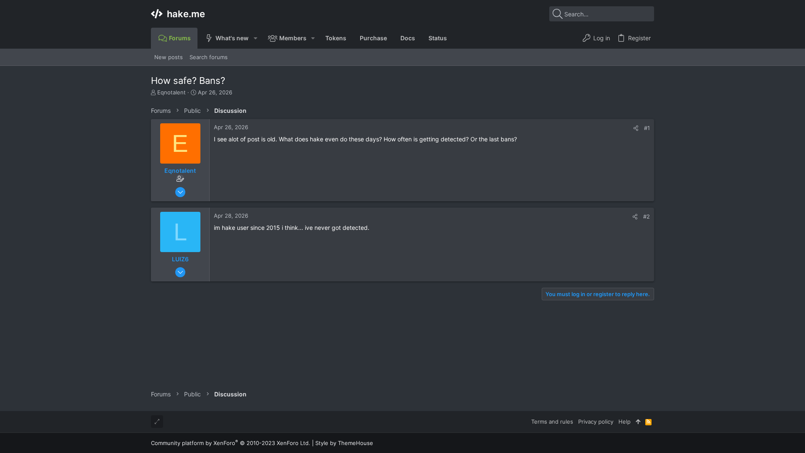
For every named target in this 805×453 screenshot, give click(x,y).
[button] (255, 38)
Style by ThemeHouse (344, 443)
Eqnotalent (171, 92)
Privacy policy (595, 421)
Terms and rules (552, 421)
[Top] (638, 421)
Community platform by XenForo (230, 443)
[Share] (636, 128)
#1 (647, 128)
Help (624, 421)
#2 (646, 216)
